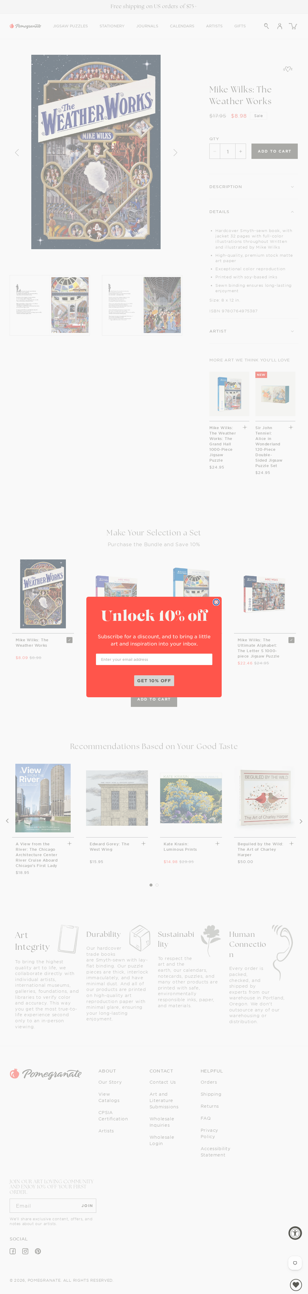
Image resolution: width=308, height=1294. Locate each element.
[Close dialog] (216, 602)
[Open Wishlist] (296, 1285)
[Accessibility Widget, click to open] (295, 1233)
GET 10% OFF (154, 680)
